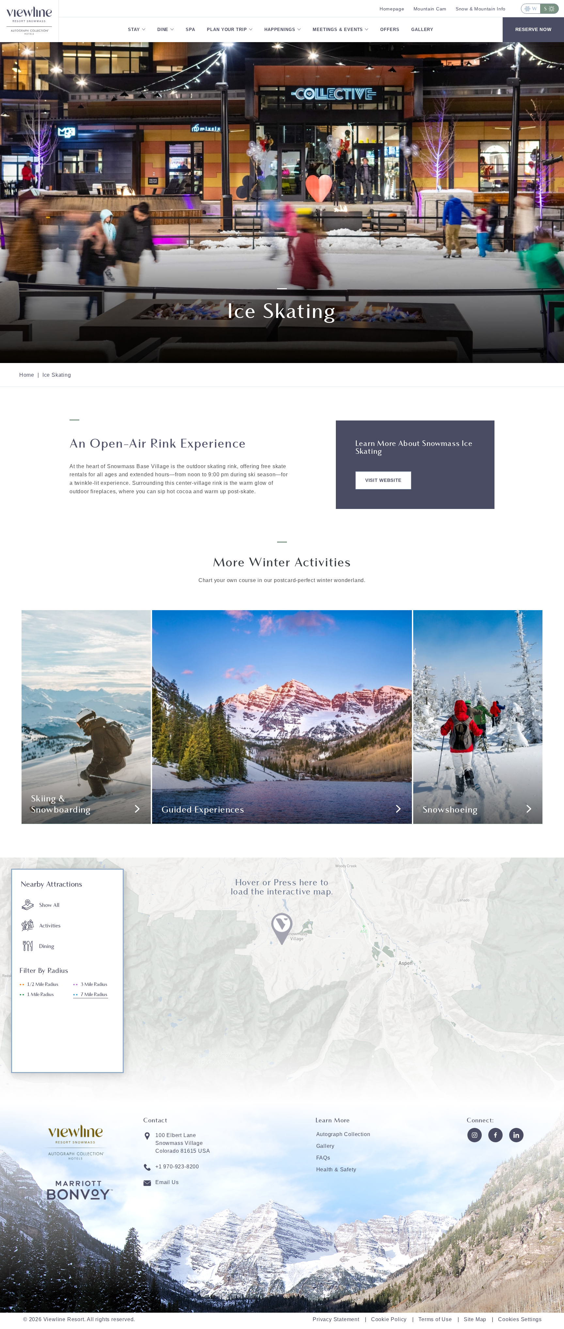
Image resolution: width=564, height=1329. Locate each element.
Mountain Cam (430, 8)
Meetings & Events (338, 29)
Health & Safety (336, 1169)
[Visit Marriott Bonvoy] (80, 1212)
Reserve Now (533, 29)
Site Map (475, 1319)
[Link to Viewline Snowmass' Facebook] (495, 1135)
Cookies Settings (520, 1319)
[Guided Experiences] (282, 717)
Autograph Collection (343, 1134)
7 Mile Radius (94, 994)
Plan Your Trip (227, 29)
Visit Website (383, 480)
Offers (389, 29)
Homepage (392, 8)
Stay (134, 29)
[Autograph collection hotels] (29, 34)
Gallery (422, 29)
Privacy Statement (336, 1319)
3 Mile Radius (94, 984)
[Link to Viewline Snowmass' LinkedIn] (516, 1135)
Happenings (279, 29)
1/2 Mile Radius (42, 984)
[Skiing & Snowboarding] (86, 717)
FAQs (323, 1158)
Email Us (167, 1182)
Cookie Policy (389, 1319)
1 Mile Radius (40, 994)
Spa (190, 29)
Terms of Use (435, 1319)
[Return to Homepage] (29, 13)
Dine (163, 29)
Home (26, 375)
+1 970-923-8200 (177, 1166)
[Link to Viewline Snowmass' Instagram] (474, 1135)
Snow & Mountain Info (481, 8)
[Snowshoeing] (478, 717)
